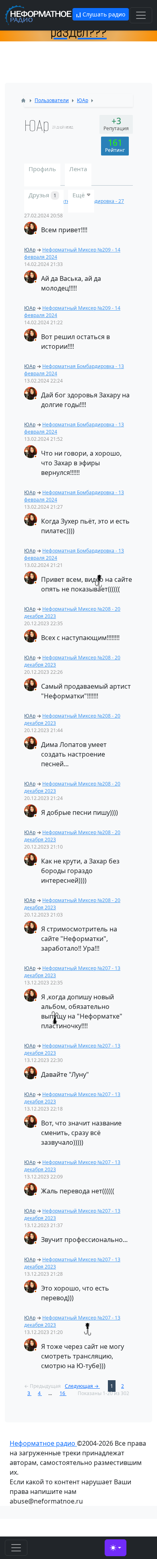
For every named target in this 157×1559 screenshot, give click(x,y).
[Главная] (23, 100)
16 (63, 1393)
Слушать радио (103, 14)
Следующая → (82, 1386)
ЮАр (29, 249)
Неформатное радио (43, 1443)
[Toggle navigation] (141, 15)
